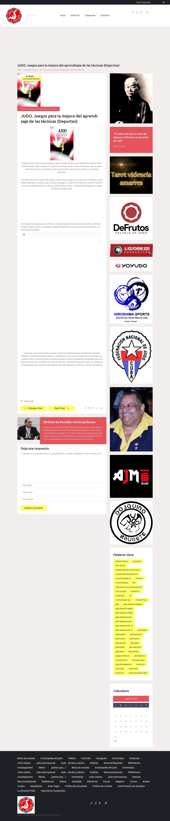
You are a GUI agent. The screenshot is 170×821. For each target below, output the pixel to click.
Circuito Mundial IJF (123, 578)
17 (115, 726)
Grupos (21, 786)
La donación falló (26, 790)
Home (19, 70)
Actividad (77, 781)
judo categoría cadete (124, 608)
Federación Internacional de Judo (129, 587)
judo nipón (120, 651)
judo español (121, 634)
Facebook (134, 758)
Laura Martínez (121, 660)
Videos (41, 767)
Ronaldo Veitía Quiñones (31, 109)
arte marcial (120, 565)
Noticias (94, 763)
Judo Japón (134, 643)
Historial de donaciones (53, 790)
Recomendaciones (113, 763)
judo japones (121, 643)
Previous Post (35, 408)
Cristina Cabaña (122, 583)
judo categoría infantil (124, 613)
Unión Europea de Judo (138, 673)
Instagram (101, 758)
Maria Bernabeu (138, 660)
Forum (106, 781)
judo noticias (133, 651)
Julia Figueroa (139, 656)
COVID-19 (139, 578)
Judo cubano (24, 763)
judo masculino (135, 647)
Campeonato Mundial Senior (127, 574)
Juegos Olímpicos (122, 656)
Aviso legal (53, 786)
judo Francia (120, 639)
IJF (130, 596)
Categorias (90, 15)
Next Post (59, 408)
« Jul (115, 740)
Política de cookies (102, 786)
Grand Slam (120, 596)
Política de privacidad (76, 786)
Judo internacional (45, 763)
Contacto (105, 15)
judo (117, 604)
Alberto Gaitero (122, 561)
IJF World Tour (141, 600)
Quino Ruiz (120, 669)
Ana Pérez (137, 561)
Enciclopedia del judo (30, 70)
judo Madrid (120, 647)
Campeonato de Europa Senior (128, 570)
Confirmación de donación (131, 786)
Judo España (142, 630)
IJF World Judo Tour (123, 600)
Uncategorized (25, 767)
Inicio (63, 15)
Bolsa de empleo (26, 758)
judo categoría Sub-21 (124, 630)
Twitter (72, 758)
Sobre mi (75, 15)
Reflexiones (134, 763)
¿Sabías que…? (58, 767)
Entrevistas (118, 758)
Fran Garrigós (121, 591)
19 (126, 726)
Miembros (92, 781)
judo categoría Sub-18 (124, 626)
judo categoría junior (124, 617)
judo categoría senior (124, 621)
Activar (146, 781)
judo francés (134, 639)
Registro (120, 781)
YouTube (86, 758)
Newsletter (36, 786)
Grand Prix (135, 591)
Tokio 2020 (133, 669)
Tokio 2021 (120, 673)
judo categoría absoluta (133, 604)
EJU (134, 583)
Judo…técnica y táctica (72, 763)
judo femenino (136, 634)
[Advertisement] (85, 44)
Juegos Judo (29, 401)
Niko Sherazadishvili (124, 664)
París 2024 (140, 664)
